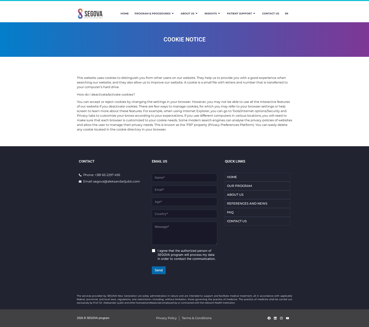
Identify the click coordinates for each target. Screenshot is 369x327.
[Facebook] (269, 318)
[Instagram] (281, 318)
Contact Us (270, 13)
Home (125, 13)
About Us (187, 13)
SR (286, 13)
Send (159, 270)
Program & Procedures (152, 13)
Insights (210, 13)
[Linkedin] (275, 318)
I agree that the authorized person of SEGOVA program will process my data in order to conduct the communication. (186, 255)
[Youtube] (287, 318)
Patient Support (239, 13)
